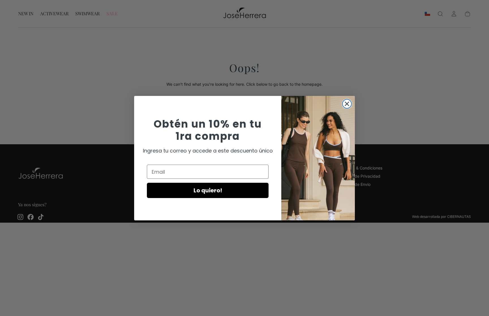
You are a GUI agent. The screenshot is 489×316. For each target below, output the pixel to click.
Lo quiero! (208, 190)
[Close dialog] (346, 103)
